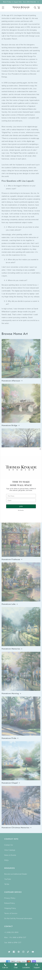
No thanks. (21, 510)
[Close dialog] (40, 449)
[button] (35, 7)
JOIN (21, 506)
